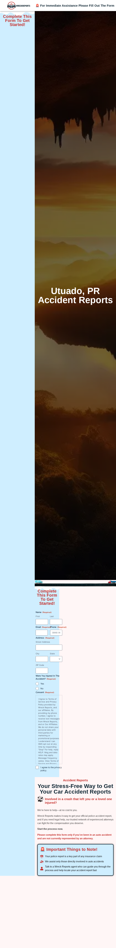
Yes (42, 683)
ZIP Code (40, 665)
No (41, 688)
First (38, 616)
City (37, 653)
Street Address (43, 642)
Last (52, 616)
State (52, 653)
